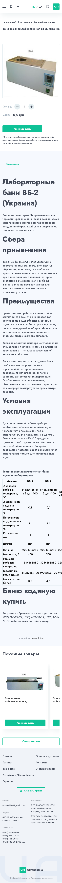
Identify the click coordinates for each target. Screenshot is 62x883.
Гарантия (7, 781)
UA (40, 7)
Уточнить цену (22, 129)
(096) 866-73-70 (10, 835)
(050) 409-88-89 (11, 832)
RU (34, 7)
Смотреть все (31, 741)
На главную (8, 22)
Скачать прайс (33, 790)
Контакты (41, 762)
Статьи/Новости (46, 769)
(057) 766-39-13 (10, 838)
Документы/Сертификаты (18, 775)
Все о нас (8, 769)
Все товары (24, 22)
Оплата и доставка (48, 756)
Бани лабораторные (44, 22)
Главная (7, 756)
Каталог (7, 762)
